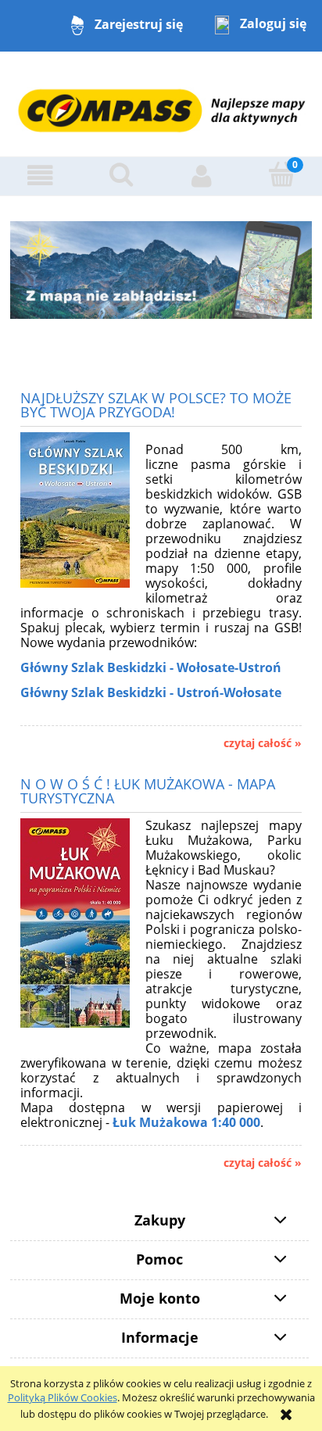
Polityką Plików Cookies (62, 1397)
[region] (161, 269)
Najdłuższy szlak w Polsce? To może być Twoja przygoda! (156, 403)
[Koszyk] (282, 174)
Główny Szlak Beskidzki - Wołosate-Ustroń (150, 667)
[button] (40, 175)
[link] (161, 269)
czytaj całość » (263, 743)
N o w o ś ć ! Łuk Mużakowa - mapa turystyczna (147, 790)
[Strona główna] (161, 103)
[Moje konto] (201, 175)
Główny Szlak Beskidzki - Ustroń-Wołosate (150, 692)
